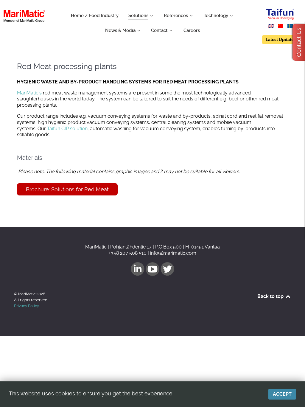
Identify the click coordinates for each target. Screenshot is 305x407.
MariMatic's (29, 93)
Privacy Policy (26, 306)
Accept (282, 394)
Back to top (271, 296)
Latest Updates (281, 39)
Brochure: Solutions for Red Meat (67, 189)
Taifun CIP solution (67, 128)
